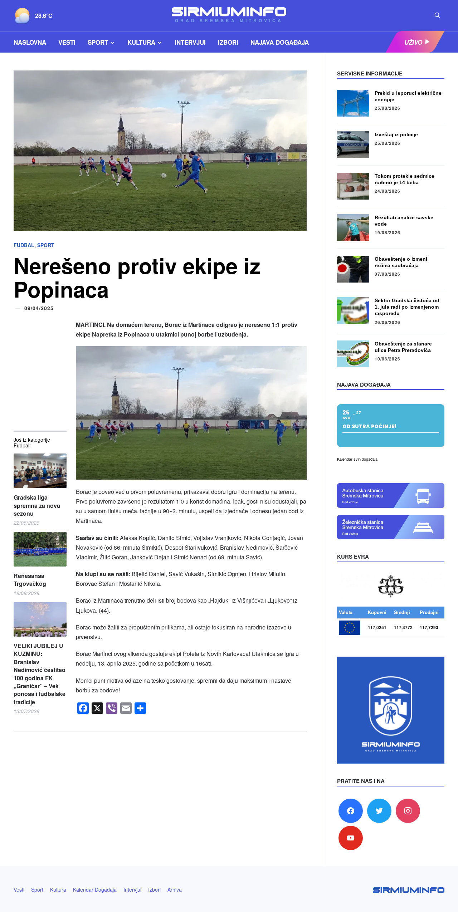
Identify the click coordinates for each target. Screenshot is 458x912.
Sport (98, 42)
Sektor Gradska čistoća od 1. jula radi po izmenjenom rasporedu (407, 307)
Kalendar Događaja (95, 889)
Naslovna (30, 42)
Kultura (141, 42)
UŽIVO (413, 42)
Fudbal (24, 245)
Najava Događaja (279, 42)
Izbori (228, 42)
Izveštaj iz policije (396, 134)
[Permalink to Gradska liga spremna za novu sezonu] (40, 470)
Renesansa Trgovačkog (30, 580)
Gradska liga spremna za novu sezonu (37, 506)
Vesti (66, 42)
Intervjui (190, 42)
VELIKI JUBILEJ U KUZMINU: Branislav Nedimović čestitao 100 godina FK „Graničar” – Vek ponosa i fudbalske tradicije (39, 674)
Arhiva (174, 889)
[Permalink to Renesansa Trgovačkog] (40, 549)
